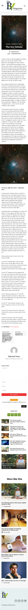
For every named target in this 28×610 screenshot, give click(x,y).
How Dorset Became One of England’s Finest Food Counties (18, 449)
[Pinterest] (15, 414)
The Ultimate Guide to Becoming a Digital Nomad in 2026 (17, 421)
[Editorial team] (14, 350)
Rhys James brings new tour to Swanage (13, 580)
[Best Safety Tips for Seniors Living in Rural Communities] (14, 544)
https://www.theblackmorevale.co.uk (14, 358)
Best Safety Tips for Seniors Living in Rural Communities (12, 555)
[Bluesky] (25, 601)
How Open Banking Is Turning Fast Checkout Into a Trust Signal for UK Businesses (18, 442)
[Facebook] (8, 414)
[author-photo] (2, 506)
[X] (12, 414)
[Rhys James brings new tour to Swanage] (14, 570)
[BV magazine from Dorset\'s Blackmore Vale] (14, 5)
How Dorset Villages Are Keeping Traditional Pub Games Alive (18, 436)
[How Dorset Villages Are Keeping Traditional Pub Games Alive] (5, 435)
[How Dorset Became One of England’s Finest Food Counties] (5, 449)
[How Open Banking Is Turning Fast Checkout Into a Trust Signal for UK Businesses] (5, 442)
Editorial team (15, 51)
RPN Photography (14, 326)
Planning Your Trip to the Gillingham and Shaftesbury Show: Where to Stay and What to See (18, 429)
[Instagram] (19, 601)
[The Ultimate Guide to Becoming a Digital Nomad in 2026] (5, 421)
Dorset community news (14, 44)
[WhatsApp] (19, 414)
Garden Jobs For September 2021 (19, 334)
